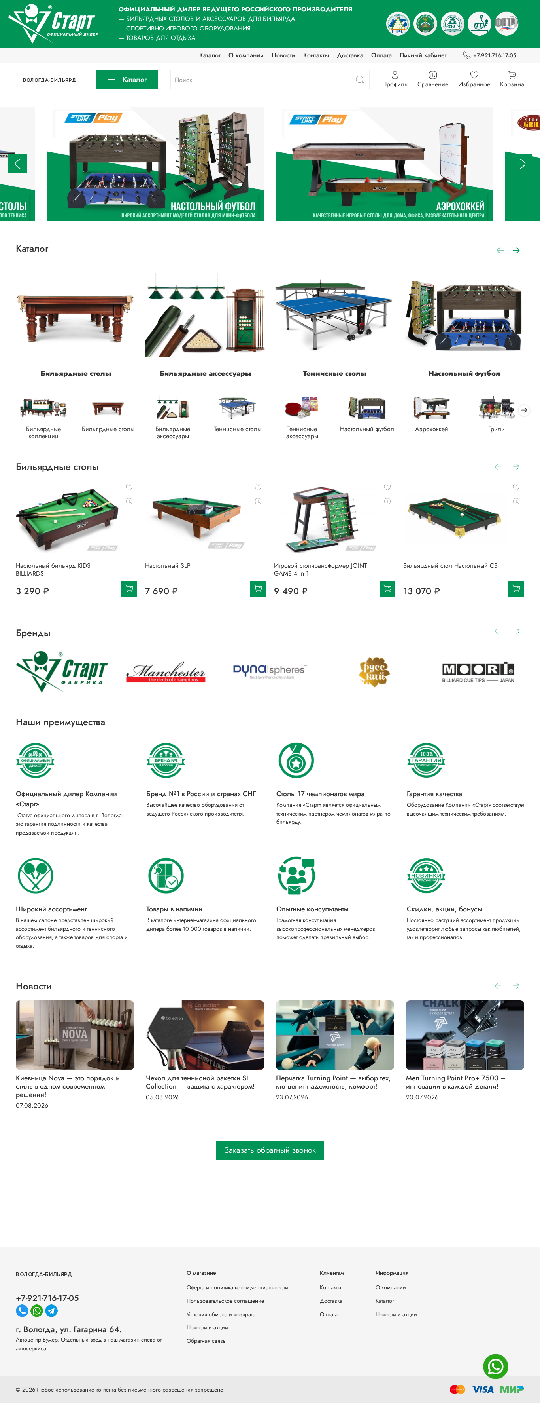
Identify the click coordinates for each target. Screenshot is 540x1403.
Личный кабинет (423, 55)
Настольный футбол (464, 373)
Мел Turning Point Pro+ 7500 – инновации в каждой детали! (456, 1082)
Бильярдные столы (75, 373)
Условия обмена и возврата (221, 1314)
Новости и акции (207, 1327)
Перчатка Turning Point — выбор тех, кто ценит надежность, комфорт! (333, 1082)
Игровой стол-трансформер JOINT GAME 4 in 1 (320, 569)
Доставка (350, 55)
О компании (246, 55)
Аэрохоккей (431, 428)
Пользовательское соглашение (225, 1301)
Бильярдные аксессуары (205, 373)
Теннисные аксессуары (302, 432)
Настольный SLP (168, 565)
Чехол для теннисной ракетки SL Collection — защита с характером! (200, 1082)
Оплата (381, 55)
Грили (496, 428)
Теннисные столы (334, 373)
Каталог (210, 55)
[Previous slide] (17, 163)
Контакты (316, 55)
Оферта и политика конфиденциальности (237, 1287)
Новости (283, 55)
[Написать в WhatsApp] (495, 1366)
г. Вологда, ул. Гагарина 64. (69, 1329)
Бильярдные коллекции (43, 432)
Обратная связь (206, 1341)
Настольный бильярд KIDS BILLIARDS (53, 569)
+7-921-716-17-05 (494, 55)
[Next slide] (522, 163)
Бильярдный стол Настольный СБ (450, 565)
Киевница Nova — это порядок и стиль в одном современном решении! (68, 1086)
